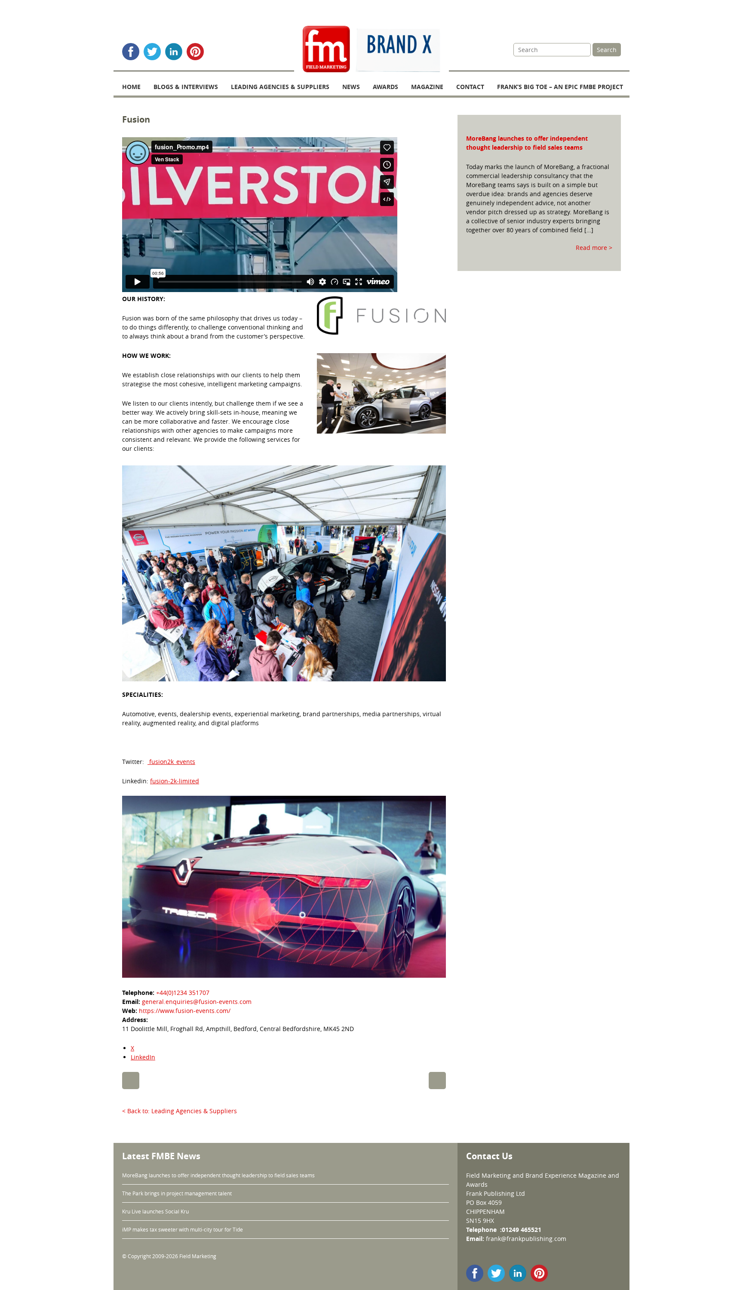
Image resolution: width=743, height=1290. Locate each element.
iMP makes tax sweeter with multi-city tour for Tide (182, 1229)
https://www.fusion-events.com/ (184, 1011)
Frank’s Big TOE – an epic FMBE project (560, 87)
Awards (385, 87)
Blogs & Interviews (186, 87)
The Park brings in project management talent (177, 1193)
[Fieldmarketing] (371, 50)
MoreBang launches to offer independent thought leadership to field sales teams (218, 1175)
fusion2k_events (171, 761)
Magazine (427, 87)
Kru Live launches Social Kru (155, 1211)
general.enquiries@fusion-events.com (197, 1002)
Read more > (594, 247)
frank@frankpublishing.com (526, 1239)
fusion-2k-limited (174, 781)
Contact (470, 87)
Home (131, 87)
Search (607, 50)
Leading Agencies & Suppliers (280, 87)
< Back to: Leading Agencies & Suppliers (179, 1111)
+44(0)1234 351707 (182, 992)
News (351, 87)
